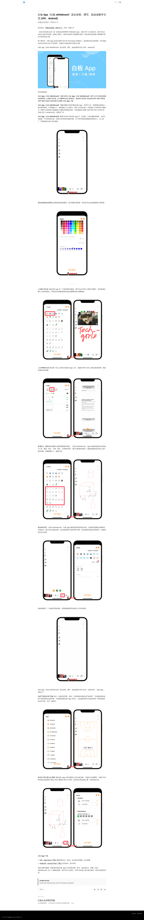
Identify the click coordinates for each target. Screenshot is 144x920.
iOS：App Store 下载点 (48, 860)
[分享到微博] (98, 889)
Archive (134, 913)
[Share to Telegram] (104, 889)
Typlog (9, 917)
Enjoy (41, 889)
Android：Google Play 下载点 (51, 863)
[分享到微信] (101, 889)
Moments (139, 913)
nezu (18, 917)
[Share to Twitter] (94, 889)
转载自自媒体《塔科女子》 (54, 28)
